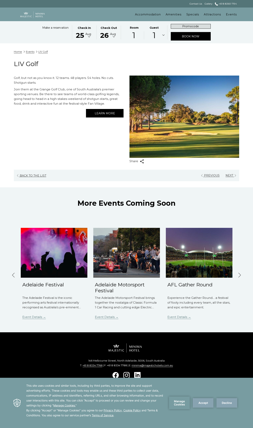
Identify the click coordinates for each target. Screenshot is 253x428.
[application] (126, 403)
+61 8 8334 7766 (92, 365)
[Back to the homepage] (33, 14)
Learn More (105, 113)
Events (30, 51)
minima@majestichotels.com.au (152, 365)
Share (134, 161)
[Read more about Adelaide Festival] (54, 253)
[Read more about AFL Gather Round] (199, 253)
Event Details (32, 317)
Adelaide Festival (43, 285)
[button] (84, 32)
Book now (196, 36)
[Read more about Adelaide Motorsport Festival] (126, 253)
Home (18, 51)
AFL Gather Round (189, 285)
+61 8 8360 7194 (227, 3)
